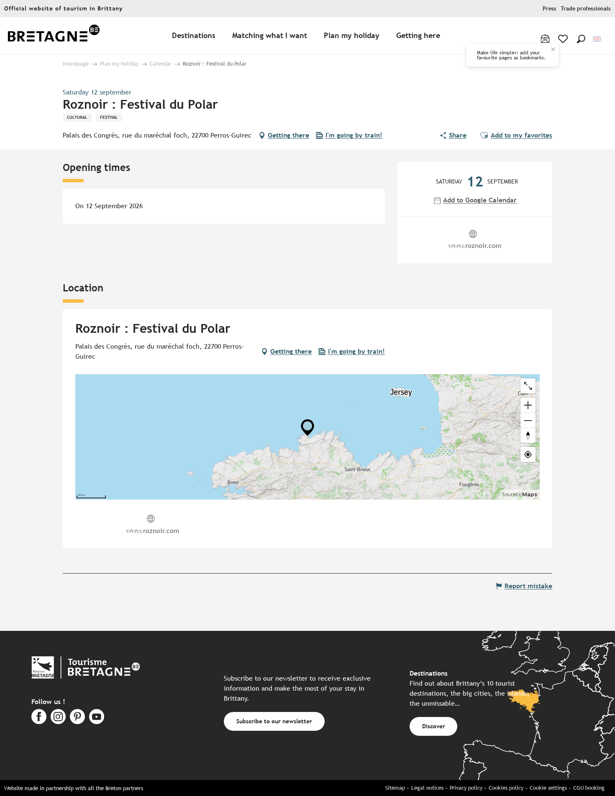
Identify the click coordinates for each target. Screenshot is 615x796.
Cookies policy (506, 788)
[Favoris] (563, 39)
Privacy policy (466, 788)
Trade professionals (586, 8)
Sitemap (395, 788)
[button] (581, 38)
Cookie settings (548, 788)
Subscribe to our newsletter (274, 721)
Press (549, 8)
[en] (598, 39)
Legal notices (427, 788)
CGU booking (589, 788)
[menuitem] (54, 35)
